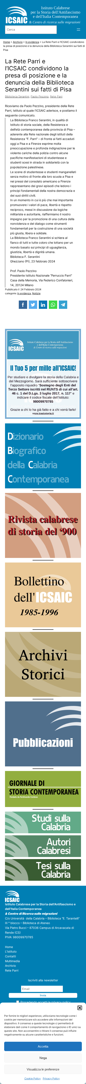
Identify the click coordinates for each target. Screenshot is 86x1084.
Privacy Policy (51, 1078)
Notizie (36, 293)
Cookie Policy (32, 1078)
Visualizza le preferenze (43, 1069)
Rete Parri (56, 96)
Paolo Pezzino (40, 96)
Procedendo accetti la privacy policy (45, 1002)
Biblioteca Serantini (17, 96)
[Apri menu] (78, 29)
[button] (80, 1008)
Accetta (43, 1046)
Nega (43, 1058)
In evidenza (24, 293)
